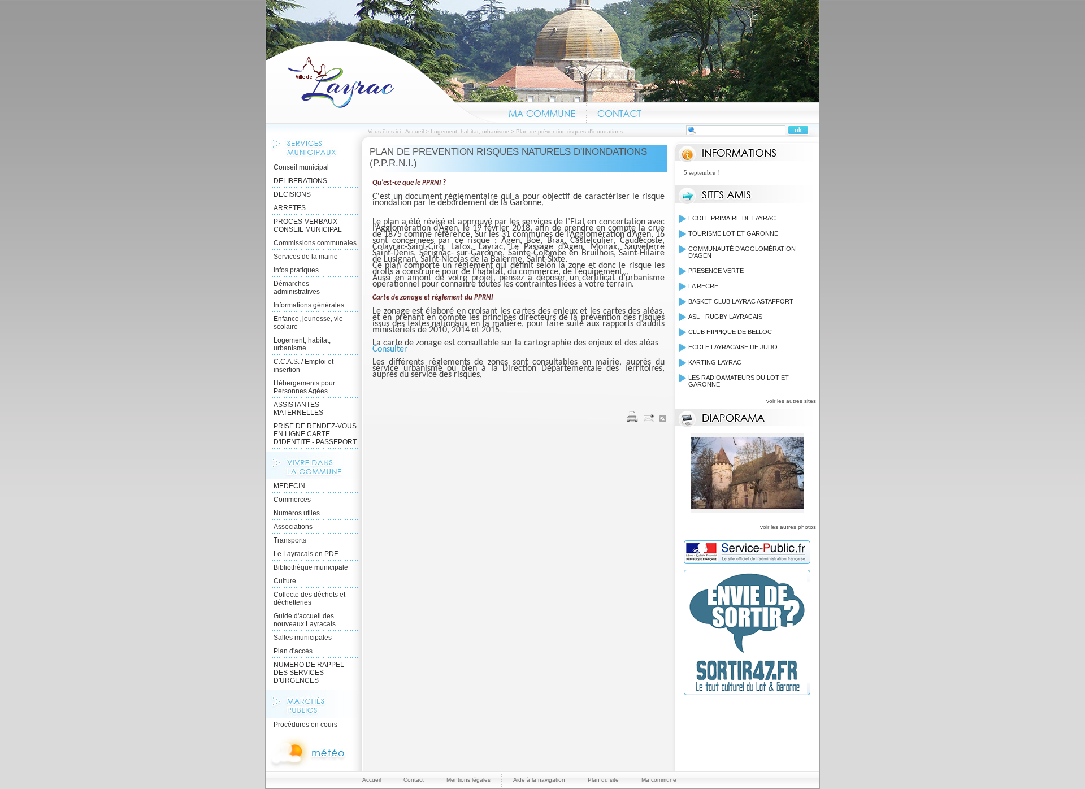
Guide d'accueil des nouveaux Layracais (305, 620)
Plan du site (603, 780)
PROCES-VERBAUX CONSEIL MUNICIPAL (308, 225)
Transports (290, 540)
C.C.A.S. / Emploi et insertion (303, 366)
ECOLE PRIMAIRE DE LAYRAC (732, 218)
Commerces (292, 500)
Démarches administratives (297, 288)
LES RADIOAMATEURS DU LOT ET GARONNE (738, 381)
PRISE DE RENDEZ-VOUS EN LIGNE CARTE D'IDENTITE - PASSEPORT (315, 434)
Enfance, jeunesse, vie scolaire (308, 323)
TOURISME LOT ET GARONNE (733, 233)
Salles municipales (303, 637)
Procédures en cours (305, 725)
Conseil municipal (301, 167)
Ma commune (542, 112)
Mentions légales (468, 780)
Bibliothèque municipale (311, 567)
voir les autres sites (791, 401)
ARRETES (290, 208)
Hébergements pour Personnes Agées (304, 387)
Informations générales (309, 305)
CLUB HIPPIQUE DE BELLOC (730, 331)
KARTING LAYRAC (714, 362)
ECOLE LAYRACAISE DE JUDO (733, 347)
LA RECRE (703, 286)
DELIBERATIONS (300, 181)
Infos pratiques (296, 270)
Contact (620, 112)
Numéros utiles (297, 513)
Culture (285, 581)
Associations (293, 527)
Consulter (389, 349)
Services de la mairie (306, 257)
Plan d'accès (293, 651)
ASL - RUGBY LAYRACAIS (725, 316)
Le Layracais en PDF (306, 554)
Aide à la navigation (539, 780)
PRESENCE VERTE (716, 270)
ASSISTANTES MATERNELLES (298, 409)
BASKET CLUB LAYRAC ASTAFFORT (740, 301)
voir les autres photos (788, 527)
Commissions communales (315, 243)
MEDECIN (289, 486)
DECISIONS (292, 194)
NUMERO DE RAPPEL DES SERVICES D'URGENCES (309, 672)
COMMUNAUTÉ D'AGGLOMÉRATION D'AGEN (742, 252)
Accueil (382, 81)
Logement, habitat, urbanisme (470, 131)
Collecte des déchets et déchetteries (309, 598)
